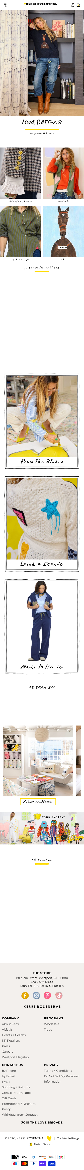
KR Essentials (42, 860)
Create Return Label (16, 1093)
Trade (48, 1029)
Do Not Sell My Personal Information (61, 1078)
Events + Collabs (14, 1035)
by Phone (9, 1071)
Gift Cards (9, 1098)
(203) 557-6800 (42, 982)
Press (6, 1046)
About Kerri (10, 1024)
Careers (7, 1051)
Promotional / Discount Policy (19, 1106)
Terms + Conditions (58, 1071)
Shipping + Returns (16, 1087)
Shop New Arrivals (42, 133)
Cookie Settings (68, 1138)
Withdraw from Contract (20, 1114)
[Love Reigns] (42, 63)
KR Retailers (11, 1040)
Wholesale (51, 1024)
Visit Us (7, 1029)
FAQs (6, 1082)
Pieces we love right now (42, 267)
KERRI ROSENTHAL (40, 5)
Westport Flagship (15, 1057)
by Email (8, 1076)
